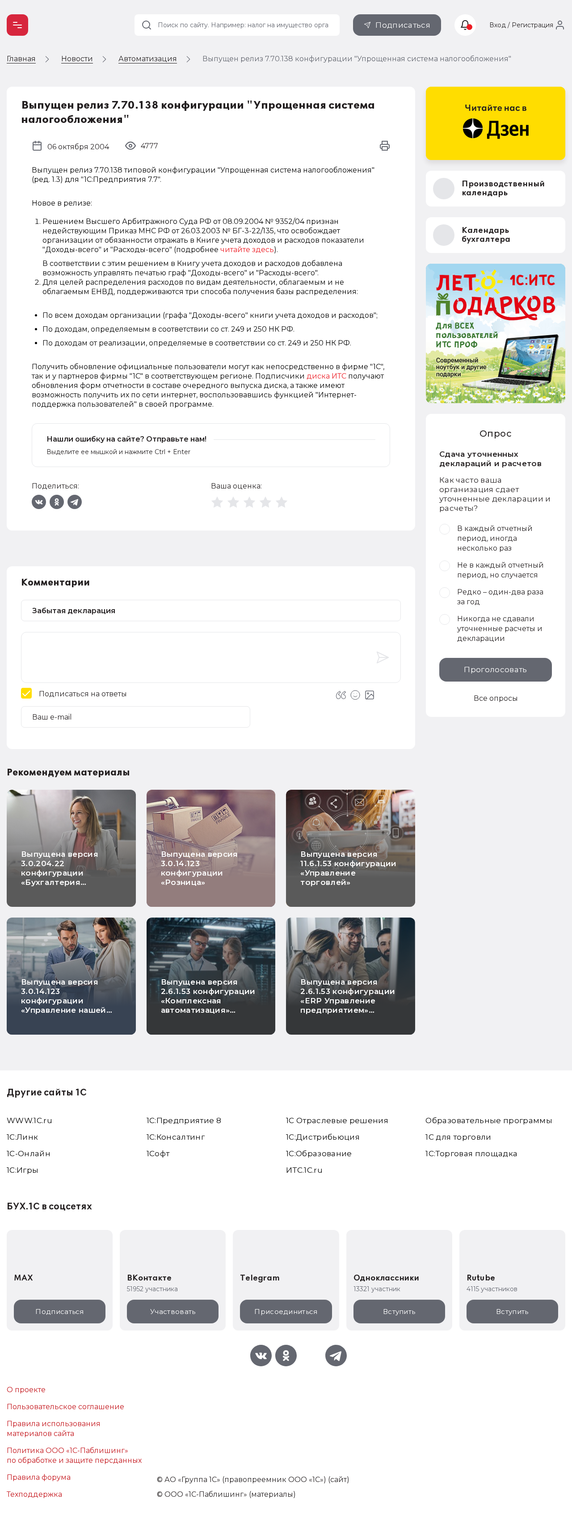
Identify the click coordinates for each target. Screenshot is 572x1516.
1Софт (158, 1153)
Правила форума (39, 1477)
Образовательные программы (488, 1120)
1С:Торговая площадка (471, 1153)
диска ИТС (326, 376)
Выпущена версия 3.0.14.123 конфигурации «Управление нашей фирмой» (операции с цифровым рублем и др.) (67, 1010)
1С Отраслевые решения (337, 1120)
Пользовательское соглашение (65, 1406)
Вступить (399, 1311)
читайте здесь (247, 249)
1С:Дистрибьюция (323, 1137)
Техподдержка (34, 1494)
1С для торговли (458, 1137)
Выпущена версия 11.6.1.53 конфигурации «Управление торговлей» (348, 868)
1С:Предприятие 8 (184, 1120)
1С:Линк (22, 1137)
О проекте (26, 1389)
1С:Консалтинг (176, 1137)
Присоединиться (285, 1311)
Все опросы (496, 698)
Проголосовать (495, 669)
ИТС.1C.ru (304, 1170)
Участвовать (172, 1311)
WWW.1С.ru (29, 1120)
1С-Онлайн (28, 1153)
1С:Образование (319, 1153)
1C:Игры (22, 1170)
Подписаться (402, 25)
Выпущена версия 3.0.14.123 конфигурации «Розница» (199, 868)
